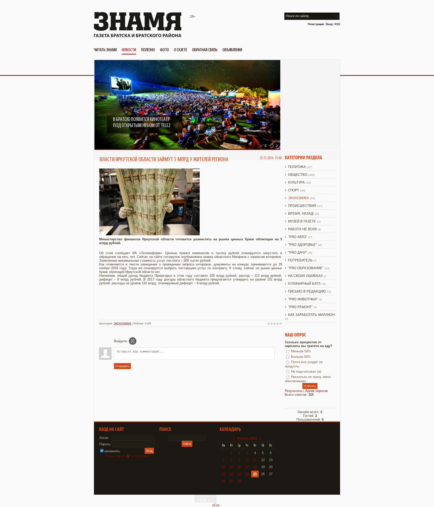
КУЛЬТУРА (296, 182)
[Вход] (132, 341)
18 (255, 467)
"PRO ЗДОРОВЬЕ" (302, 245)
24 (247, 474)
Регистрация (316, 24)
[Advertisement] (190, 305)
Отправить (122, 366)
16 (239, 467)
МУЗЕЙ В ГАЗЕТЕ (302, 221)
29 (231, 481)
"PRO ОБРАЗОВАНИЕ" (305, 268)
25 (255, 474)
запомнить (112, 451)
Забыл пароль (116, 456)
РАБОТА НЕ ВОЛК (302, 229)
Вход (329, 24)
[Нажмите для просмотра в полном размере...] (149, 234)
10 (247, 460)
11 (255, 460)
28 (223, 481)
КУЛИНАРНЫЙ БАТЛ (304, 284)
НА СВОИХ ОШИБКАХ (305, 276)
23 (239, 474)
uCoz (216, 505)
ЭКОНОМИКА (122, 323)
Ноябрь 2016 (247, 438)
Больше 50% (301, 357)
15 (231, 467)
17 (247, 467)
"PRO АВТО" (297, 237)
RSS (337, 24)
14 (223, 467)
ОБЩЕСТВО (297, 175)
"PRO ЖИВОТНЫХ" (303, 299)
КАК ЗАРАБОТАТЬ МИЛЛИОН (311, 315)
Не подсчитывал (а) (306, 371)
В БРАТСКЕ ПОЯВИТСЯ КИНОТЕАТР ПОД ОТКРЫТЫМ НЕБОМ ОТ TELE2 (141, 123)
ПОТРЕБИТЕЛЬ (300, 260)
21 (223, 474)
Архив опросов (316, 391)
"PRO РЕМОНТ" (300, 307)
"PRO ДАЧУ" (297, 252)
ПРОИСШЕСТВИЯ (302, 206)
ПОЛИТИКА (297, 167)
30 (239, 481)
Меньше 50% (301, 351)
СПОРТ (293, 190)
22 (231, 474)
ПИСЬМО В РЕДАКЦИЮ (307, 291)
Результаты (293, 391)
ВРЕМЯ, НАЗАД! (301, 213)
